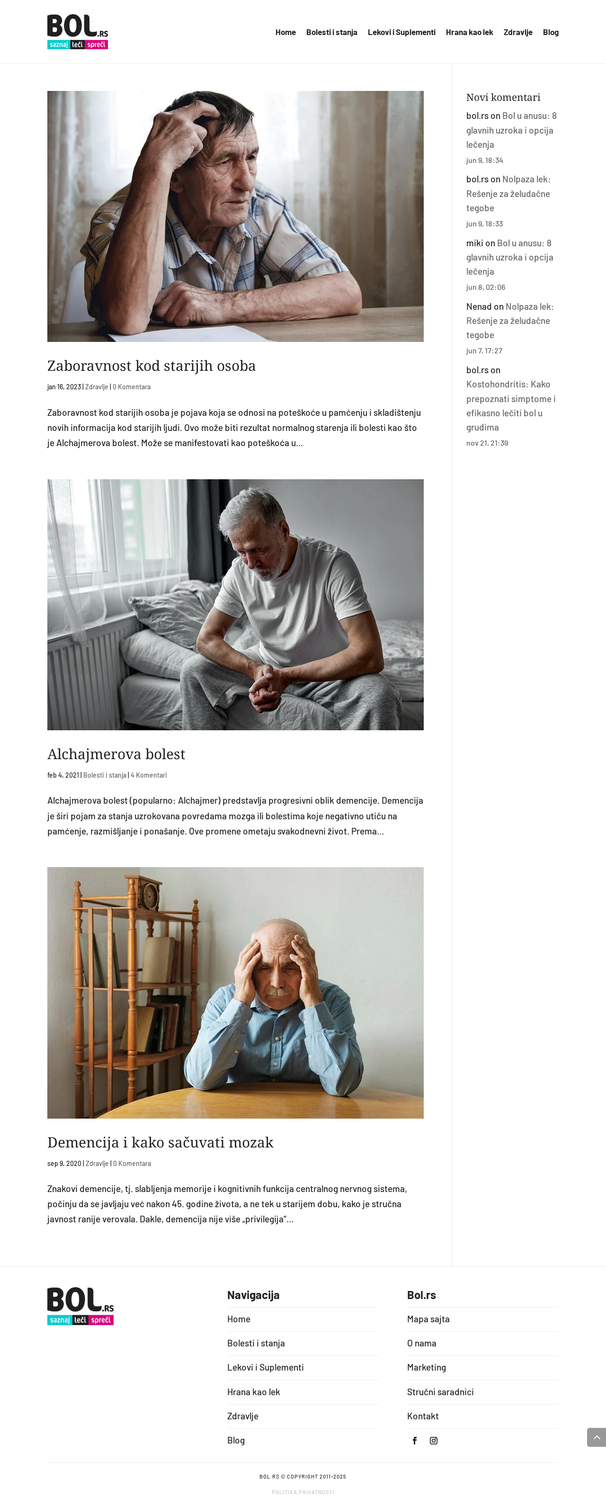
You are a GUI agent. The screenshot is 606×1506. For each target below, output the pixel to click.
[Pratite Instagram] (433, 1440)
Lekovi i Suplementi (402, 32)
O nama (422, 1342)
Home (286, 32)
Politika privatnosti (303, 1492)
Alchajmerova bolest (116, 753)
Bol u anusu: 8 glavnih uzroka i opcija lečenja (511, 130)
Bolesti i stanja (331, 32)
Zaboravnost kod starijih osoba (151, 365)
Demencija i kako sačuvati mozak (160, 1142)
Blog (551, 32)
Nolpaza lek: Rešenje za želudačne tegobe (508, 193)
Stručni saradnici (440, 1391)
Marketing (426, 1367)
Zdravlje (518, 32)
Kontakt (423, 1415)
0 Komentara (132, 387)
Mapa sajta (428, 1318)
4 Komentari (149, 775)
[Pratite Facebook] (414, 1440)
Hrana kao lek (469, 32)
